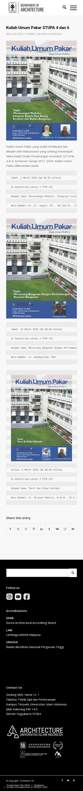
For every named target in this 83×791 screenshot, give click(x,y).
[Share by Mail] (73, 529)
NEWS (31, 34)
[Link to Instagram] (74, 780)
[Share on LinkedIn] (41, 529)
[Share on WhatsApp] (26, 529)
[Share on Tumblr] (49, 529)
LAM (9, 630)
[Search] (62, 7)
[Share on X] (18, 529)
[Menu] (71, 7)
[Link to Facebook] (62, 780)
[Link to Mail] (68, 780)
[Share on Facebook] (10, 529)
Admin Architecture (51, 34)
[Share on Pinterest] (33, 529)
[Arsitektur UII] (34, 7)
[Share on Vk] (57, 529)
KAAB (10, 618)
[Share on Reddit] (65, 529)
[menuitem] (62, 7)
